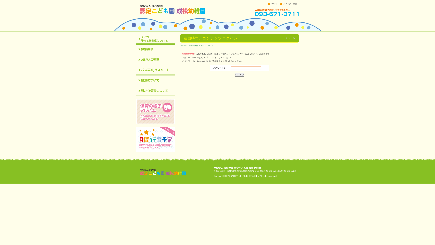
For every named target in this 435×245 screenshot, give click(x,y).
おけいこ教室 (156, 59)
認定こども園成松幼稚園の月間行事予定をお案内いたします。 (155, 139)
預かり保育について (156, 90)
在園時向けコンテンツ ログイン (202, 45)
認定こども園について (156, 39)
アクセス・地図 (290, 4)
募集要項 (156, 49)
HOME (274, 4)
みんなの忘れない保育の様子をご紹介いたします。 (155, 111)
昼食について (156, 80)
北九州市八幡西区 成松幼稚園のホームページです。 (173, 9)
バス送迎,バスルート (156, 70)
